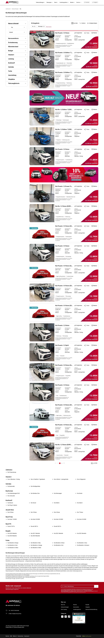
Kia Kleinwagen (58, 493)
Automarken (76, 607)
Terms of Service (18, 627)
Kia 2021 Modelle (35, 533)
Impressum (26, 636)
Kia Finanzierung (12, 472)
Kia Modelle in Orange (36, 545)
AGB (11, 636)
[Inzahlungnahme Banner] (63, 98)
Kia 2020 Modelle (12, 533)
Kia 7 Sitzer (80, 512)
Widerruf (15, 636)
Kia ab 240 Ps (34, 526)
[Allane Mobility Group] (86, 636)
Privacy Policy (9, 627)
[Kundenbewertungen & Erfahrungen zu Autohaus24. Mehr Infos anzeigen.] (78, 618)
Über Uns (63, 604)
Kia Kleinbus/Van (35, 493)
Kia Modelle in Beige (13, 543)
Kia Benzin (10, 502)
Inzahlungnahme (77, 609)
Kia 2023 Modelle (81, 533)
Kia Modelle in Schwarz (83, 545)
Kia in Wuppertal (81, 479)
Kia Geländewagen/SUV (14, 493)
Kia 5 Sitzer (34, 512)
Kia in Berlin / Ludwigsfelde (61, 479)
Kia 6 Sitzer (57, 512)
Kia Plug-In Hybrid (12, 505)
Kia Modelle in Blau (36, 543)
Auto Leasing (64, 609)
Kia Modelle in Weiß (36, 547)
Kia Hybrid (79, 502)
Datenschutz (20, 636)
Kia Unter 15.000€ (12, 519)
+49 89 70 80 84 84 (15, 610)
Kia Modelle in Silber (13, 547)
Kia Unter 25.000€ (58, 519)
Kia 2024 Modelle (12, 535)
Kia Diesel (33, 502)
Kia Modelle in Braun (59, 543)
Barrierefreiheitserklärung (91, 609)
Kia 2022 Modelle (58, 533)
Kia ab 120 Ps (11, 526)
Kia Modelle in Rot (58, 545)
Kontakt (87, 604)
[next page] (64, 463)
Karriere (75, 604)
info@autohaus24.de (16, 613)
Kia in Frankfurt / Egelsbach (38, 479)
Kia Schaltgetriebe (35, 486)
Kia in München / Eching (14, 479)
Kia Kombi (79, 493)
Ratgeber (88, 607)
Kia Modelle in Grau (82, 543)
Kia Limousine (11, 495)
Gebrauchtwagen (65, 607)
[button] (17, 23)
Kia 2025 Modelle (35, 535)
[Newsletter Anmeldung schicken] (96, 586)
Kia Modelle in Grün (13, 545)
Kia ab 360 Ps (57, 526)
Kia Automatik (11, 486)
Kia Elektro (56, 502)
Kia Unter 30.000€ (81, 519)
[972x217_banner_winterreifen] (63, 174)
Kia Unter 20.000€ (35, 519)
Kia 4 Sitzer (11, 512)
